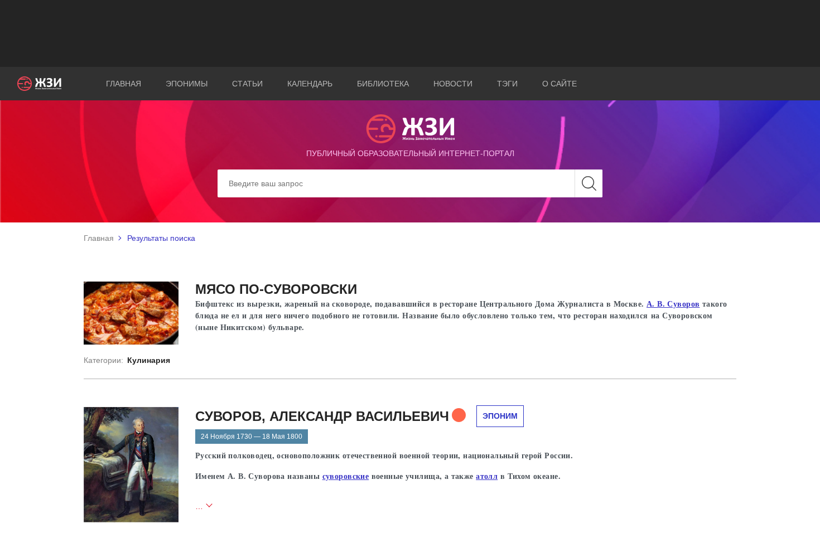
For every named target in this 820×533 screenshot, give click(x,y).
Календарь (309, 83)
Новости (452, 83)
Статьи (247, 83)
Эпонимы (187, 83)
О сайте (559, 83)
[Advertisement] (410, 33)
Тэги (507, 83)
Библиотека (383, 83)
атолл (487, 476)
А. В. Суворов (673, 303)
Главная (123, 83)
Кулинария (148, 360)
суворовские (345, 476)
